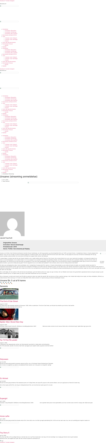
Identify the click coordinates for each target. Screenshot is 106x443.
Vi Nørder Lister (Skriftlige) (11, 39)
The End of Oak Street (9, 301)
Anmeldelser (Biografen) (10, 30)
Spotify (6, 45)
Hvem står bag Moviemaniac (9, 42)
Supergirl (3, 398)
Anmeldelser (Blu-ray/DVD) (11, 33)
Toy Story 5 (4, 433)
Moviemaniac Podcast (7, 43)
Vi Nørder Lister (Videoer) (11, 38)
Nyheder (4, 46)
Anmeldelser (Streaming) (10, 32)
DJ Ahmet (4, 378)
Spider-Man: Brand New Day (11, 322)
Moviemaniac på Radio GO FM (9, 35)
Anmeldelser (5, 29)
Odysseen (4, 359)
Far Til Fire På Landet (8, 340)
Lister (3, 36)
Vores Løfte (4, 416)
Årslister (7, 41)
